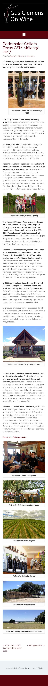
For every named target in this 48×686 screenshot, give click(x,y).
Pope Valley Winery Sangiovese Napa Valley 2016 (12, 648)
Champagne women (36, 645)
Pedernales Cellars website (14, 437)
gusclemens (31, 56)
